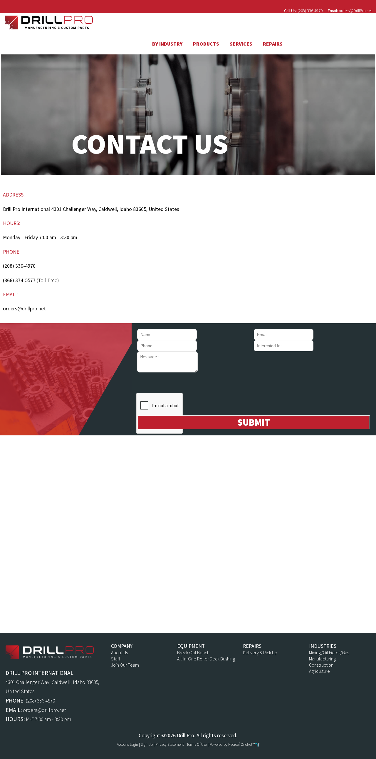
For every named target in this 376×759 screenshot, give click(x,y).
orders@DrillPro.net (355, 11)
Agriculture (319, 671)
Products (206, 43)
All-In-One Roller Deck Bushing (206, 659)
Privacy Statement (169, 744)
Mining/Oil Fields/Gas (329, 653)
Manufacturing (322, 659)
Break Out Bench (193, 653)
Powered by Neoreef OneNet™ (232, 744)
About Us (119, 653)
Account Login (127, 744)
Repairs (273, 43)
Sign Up (147, 744)
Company (310, 24)
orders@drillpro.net (24, 308)
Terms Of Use (197, 744)
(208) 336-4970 (310, 11)
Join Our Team (125, 665)
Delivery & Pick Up (260, 653)
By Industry (167, 43)
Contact (354, 24)
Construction (321, 665)
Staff (115, 659)
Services (241, 43)
